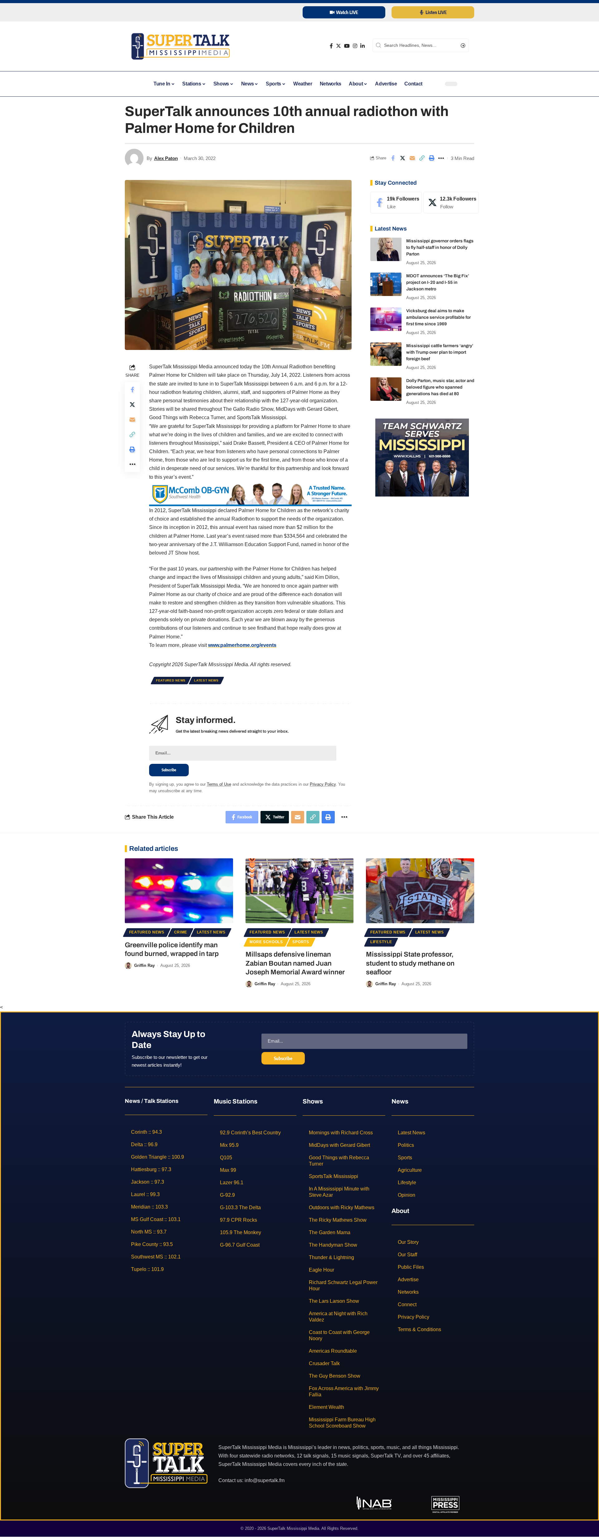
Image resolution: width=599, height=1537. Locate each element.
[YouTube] (347, 46)
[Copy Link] (421, 158)
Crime (180, 932)
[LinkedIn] (362, 46)
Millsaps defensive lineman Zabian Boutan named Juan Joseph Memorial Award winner (295, 963)
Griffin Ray (144, 965)
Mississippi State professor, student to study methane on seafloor (410, 963)
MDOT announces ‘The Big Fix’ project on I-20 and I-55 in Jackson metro (437, 282)
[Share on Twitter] (402, 158)
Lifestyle (381, 942)
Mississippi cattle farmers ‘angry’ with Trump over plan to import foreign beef (439, 352)
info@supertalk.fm (265, 1480)
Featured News (171, 680)
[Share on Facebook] (392, 158)
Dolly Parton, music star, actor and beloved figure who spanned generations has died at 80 (440, 387)
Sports (300, 942)
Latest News (206, 680)
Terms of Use (219, 784)
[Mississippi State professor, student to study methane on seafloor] (420, 890)
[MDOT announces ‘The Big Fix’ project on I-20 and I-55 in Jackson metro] (386, 284)
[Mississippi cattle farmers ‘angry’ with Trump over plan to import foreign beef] (386, 354)
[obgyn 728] (250, 493)
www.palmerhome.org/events (242, 645)
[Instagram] (355, 46)
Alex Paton (166, 158)
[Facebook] (331, 46)
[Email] (412, 158)
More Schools (266, 942)
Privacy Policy (323, 784)
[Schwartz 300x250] (422, 457)
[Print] (431, 158)
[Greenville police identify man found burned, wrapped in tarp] (179, 890)
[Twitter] (338, 46)
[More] (441, 158)
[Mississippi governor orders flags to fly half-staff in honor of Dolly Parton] (386, 249)
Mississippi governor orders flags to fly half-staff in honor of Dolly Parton (440, 247)
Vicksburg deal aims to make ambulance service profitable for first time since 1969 (438, 317)
